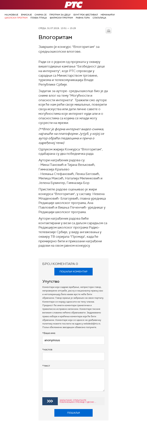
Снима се (41, 14)
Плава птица (38, 17)
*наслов (47, 349)
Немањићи (108, 14)
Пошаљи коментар (73, 271)
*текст (46, 365)
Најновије (11, 14)
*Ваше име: (49, 333)
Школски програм (16, 17)
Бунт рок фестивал (86, 14)
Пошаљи (73, 412)
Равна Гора (83, 17)
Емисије (26, 14)
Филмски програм (61, 17)
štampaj (108, 30)
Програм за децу (60, 14)
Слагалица (99, 17)
